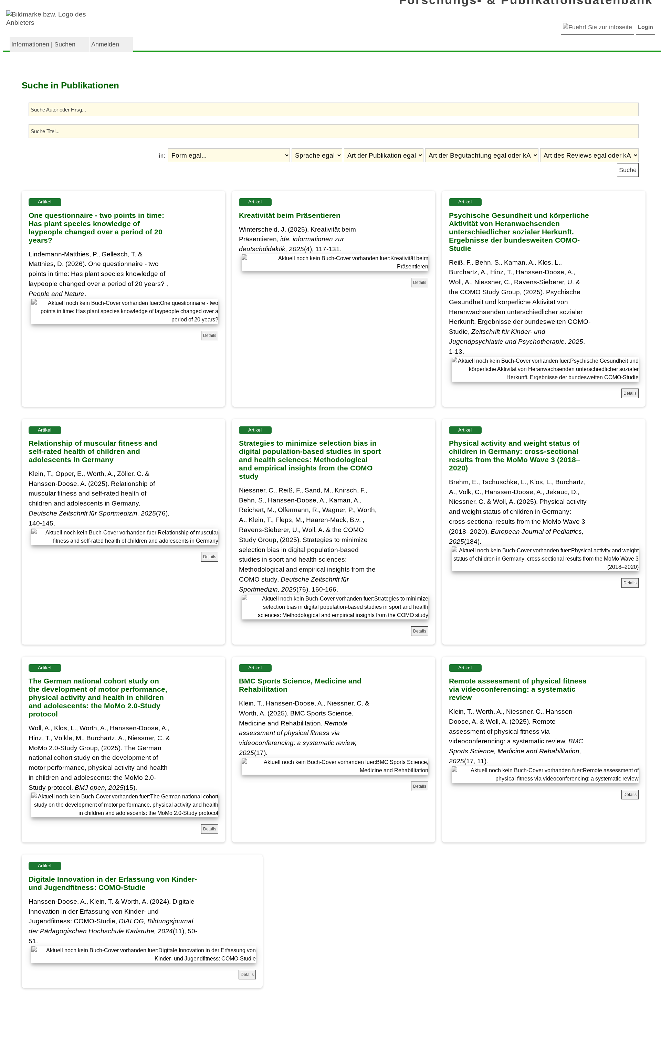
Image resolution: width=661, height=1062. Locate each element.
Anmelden (105, 44)
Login (645, 27)
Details (209, 335)
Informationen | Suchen (43, 44)
